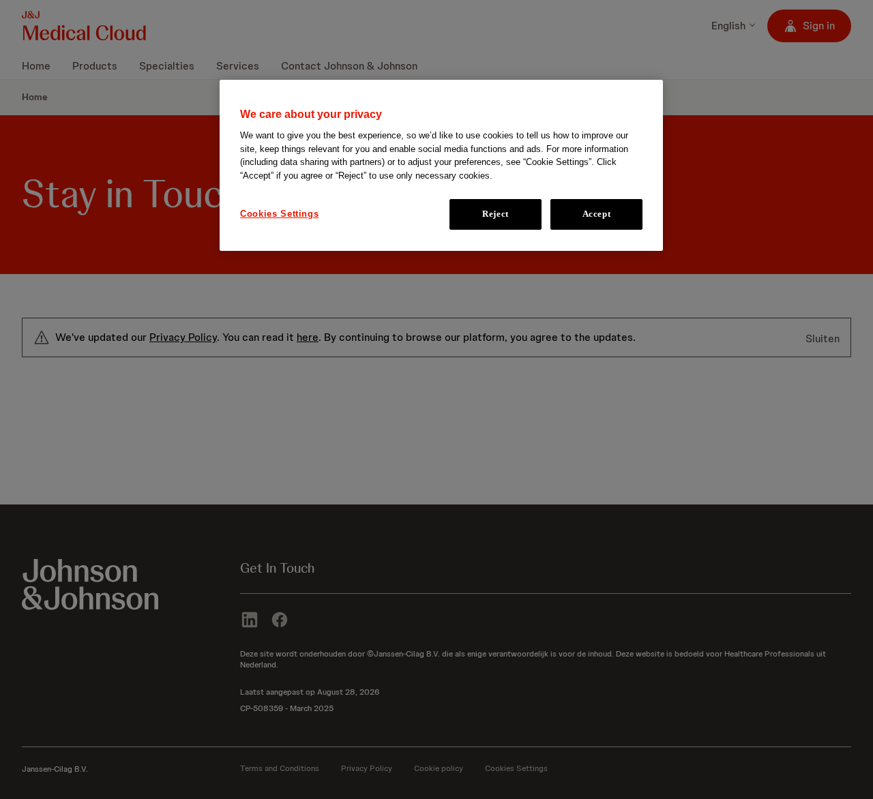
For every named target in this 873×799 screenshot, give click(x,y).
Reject (495, 214)
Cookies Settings (279, 214)
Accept (596, 214)
